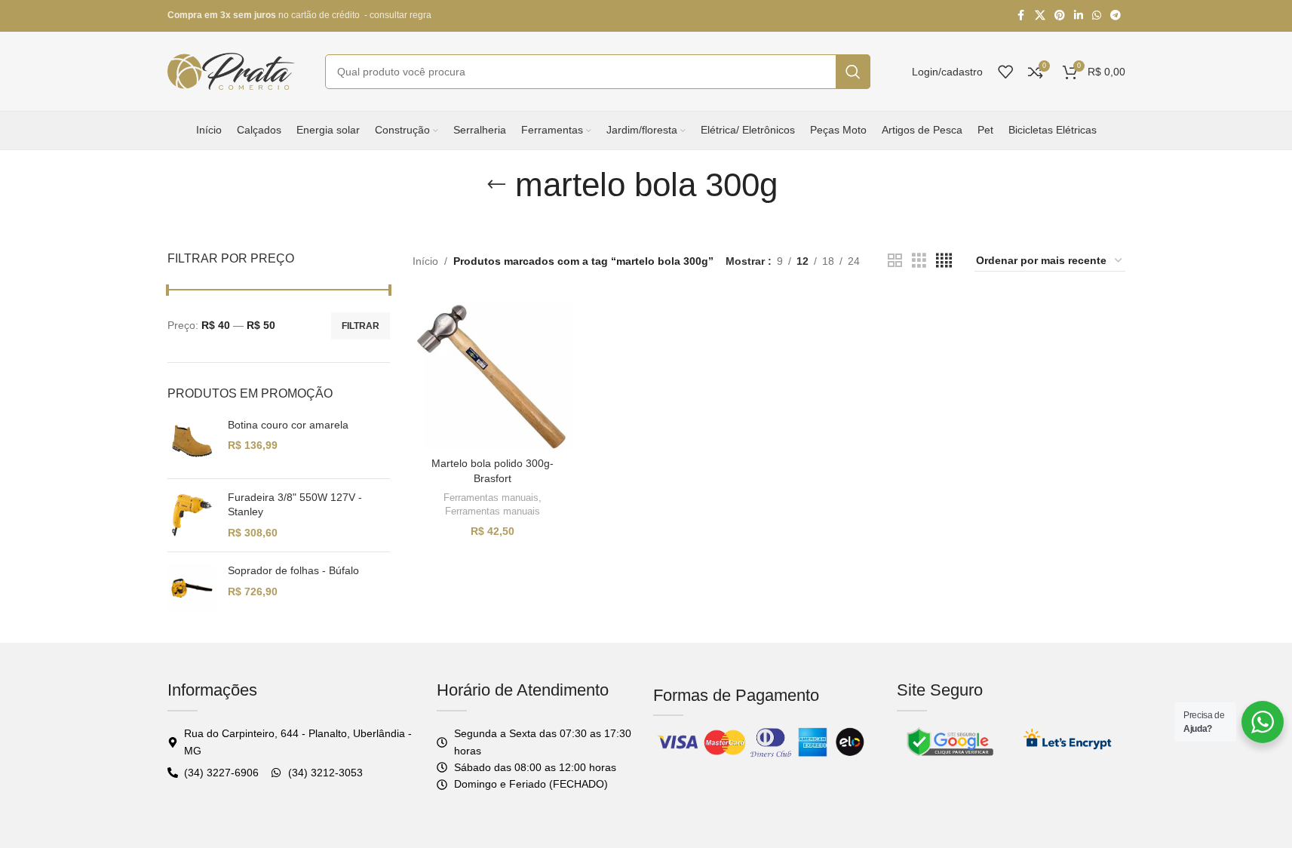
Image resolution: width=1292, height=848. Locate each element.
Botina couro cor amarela (288, 425)
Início (425, 261)
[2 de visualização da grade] (895, 260)
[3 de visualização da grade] (919, 260)
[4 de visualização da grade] (944, 260)
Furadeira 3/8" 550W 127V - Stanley (295, 504)
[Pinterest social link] (1060, 15)
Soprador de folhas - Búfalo (293, 570)
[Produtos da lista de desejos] (1005, 72)
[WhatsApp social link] (1097, 15)
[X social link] (1040, 15)
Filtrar (360, 326)
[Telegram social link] (1115, 15)
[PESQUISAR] (853, 71)
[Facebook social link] (1021, 15)
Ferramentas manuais (491, 497)
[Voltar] (496, 185)
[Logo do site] (231, 70)
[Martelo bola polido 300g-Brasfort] (493, 372)
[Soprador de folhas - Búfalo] (191, 588)
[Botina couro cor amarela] (191, 442)
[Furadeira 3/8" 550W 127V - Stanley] (191, 515)
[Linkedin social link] (1079, 15)
